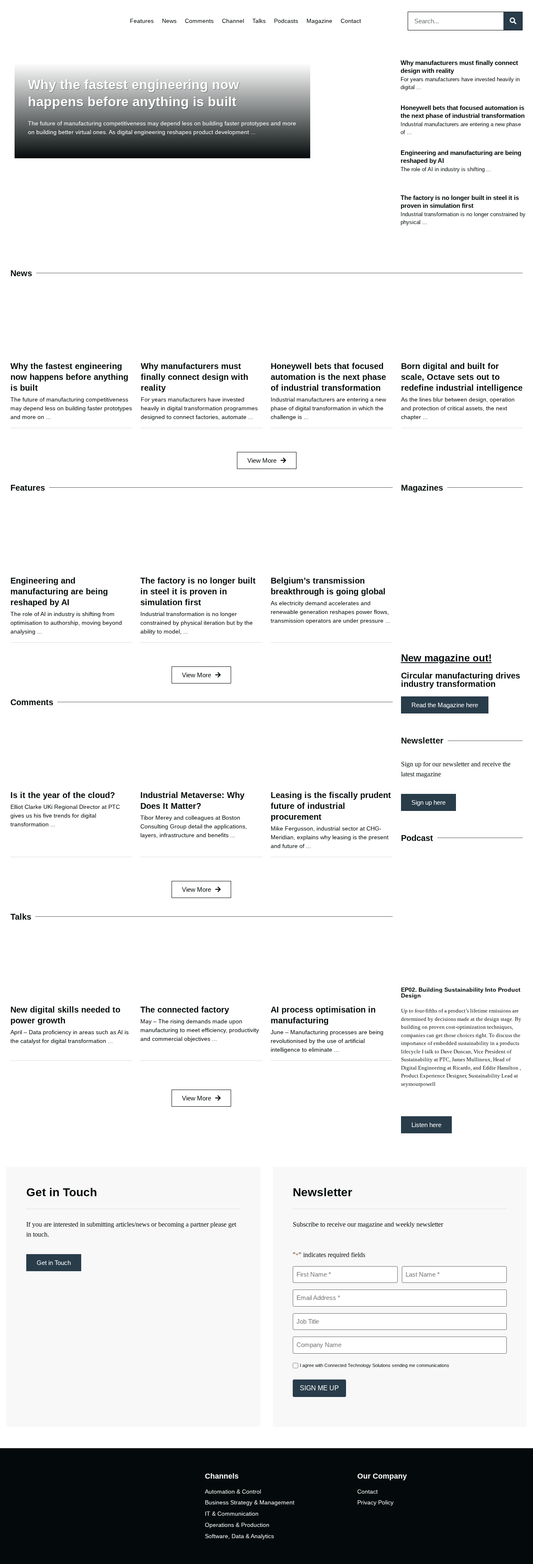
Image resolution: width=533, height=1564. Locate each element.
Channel (233, 20)
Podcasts (286, 20)
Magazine (319, 20)
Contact (351, 20)
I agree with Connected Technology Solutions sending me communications (374, 1365)
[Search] (512, 21)
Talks (259, 20)
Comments (199, 20)
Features (142, 20)
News (169, 20)
